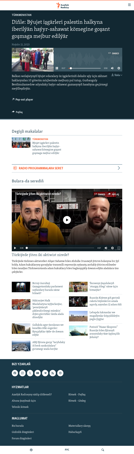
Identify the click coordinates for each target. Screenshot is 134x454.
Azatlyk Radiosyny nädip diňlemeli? (32, 394)
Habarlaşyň (75, 432)
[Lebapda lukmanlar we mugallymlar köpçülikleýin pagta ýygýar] (78, 316)
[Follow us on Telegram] (45, 373)
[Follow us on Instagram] (22, 373)
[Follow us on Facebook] (15, 373)
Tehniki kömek (20, 407)
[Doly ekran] (119, 248)
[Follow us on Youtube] (37, 373)
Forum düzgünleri (22, 438)
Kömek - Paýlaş (76, 394)
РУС (67, 450)
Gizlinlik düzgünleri (23, 432)
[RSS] (53, 373)
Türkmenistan (22, 15)
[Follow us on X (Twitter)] (30, 373)
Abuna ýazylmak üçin (24, 401)
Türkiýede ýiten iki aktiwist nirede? (38, 194)
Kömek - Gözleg (77, 401)
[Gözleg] (103, 450)
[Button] (17, 113)
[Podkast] (31, 450)
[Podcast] (60, 373)
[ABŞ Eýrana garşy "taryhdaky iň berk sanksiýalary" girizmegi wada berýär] (21, 346)
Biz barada (18, 426)
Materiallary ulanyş (79, 426)
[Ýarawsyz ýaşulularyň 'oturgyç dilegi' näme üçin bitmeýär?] (78, 287)
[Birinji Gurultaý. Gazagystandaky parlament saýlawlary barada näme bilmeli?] (21, 287)
